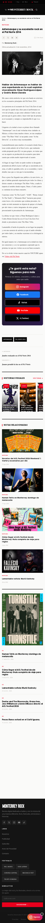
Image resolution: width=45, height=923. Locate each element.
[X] (9, 822)
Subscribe (5, 844)
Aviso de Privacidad (9, 849)
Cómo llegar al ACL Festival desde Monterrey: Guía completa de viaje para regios (20, 539)
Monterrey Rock (22, 9)
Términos (23, 919)
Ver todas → (38, 378)
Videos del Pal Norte (12, 256)
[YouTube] (19, 822)
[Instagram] (14, 822)
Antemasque (7, 339)
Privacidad (15, 919)
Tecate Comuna (10, 879)
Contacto (5, 853)
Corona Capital (10, 873)
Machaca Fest (28, 873)
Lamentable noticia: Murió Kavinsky (18, 579)
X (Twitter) (24, 318)
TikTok (24, 302)
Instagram (24, 287)
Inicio (4, 18)
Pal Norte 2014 (20, 339)
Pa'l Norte (8, 867)
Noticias (5, 25)
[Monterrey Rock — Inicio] (22, 806)
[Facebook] (4, 822)
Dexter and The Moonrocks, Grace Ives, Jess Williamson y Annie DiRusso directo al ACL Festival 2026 (22, 704)
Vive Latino (22, 867)
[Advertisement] (22, 771)
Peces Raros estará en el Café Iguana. (21, 720)
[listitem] (10, 397)
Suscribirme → (22, 905)
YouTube (24, 310)
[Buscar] (36, 9)
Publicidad (6, 839)
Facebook (24, 294)
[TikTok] (24, 822)
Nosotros (5, 834)
